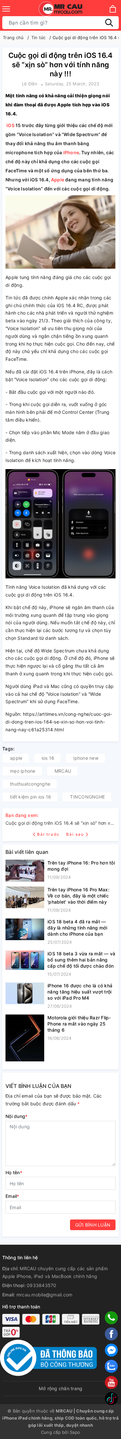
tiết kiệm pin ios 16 (30, 797)
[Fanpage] (111, 1333)
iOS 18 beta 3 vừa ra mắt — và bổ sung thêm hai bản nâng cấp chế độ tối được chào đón (81, 960)
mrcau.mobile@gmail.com (44, 1294)
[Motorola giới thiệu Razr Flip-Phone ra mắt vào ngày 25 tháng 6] (24, 1038)
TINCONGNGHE (87, 797)
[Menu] (6, 9)
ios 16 (48, 758)
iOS (10, 125)
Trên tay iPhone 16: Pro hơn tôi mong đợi (81, 866)
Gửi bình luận (92, 1225)
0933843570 (41, 1285)
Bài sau (75, 834)
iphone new (85, 758)
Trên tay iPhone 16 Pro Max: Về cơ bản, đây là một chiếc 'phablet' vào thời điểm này (78, 896)
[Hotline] (111, 1317)
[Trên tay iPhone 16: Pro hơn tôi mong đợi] (24, 871)
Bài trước (49, 834)
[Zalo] (111, 1366)
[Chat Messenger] (111, 1350)
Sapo (75, 1432)
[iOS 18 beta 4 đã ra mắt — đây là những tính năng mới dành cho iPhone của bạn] (24, 932)
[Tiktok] (111, 1398)
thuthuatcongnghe (30, 784)
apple (16, 758)
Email (12, 1196)
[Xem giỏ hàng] (112, 9)
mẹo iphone (22, 771)
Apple (57, 179)
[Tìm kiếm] (109, 22)
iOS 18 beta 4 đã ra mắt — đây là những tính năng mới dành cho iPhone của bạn (77, 928)
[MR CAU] (60, 9)
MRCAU (63, 771)
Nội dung (16, 1116)
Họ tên (13, 1172)
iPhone (71, 152)
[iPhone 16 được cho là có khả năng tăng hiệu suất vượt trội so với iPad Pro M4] (24, 996)
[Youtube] (111, 1382)
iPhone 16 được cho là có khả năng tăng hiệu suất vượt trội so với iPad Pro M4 (79, 992)
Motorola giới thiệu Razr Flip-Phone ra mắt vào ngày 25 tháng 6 (79, 1024)
